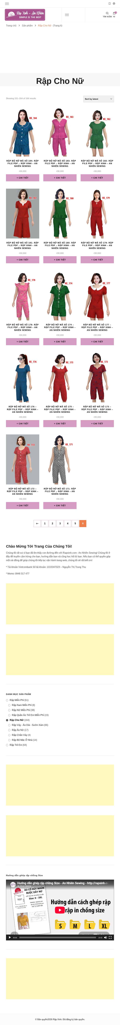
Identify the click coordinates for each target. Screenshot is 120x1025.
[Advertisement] (60, 51)
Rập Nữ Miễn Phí (21, 710)
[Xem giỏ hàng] (114, 14)
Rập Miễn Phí (17, 700)
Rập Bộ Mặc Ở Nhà (22, 740)
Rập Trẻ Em (16, 745)
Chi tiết (24, 178)
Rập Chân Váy (19, 735)
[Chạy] (9, 937)
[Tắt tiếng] (105, 937)
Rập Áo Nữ (18, 730)
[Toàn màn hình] (110, 937)
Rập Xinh (57, 1019)
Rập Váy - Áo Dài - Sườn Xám (27, 725)
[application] (60, 910)
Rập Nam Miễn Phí (22, 705)
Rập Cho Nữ (17, 720)
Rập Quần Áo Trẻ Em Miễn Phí (28, 715)
